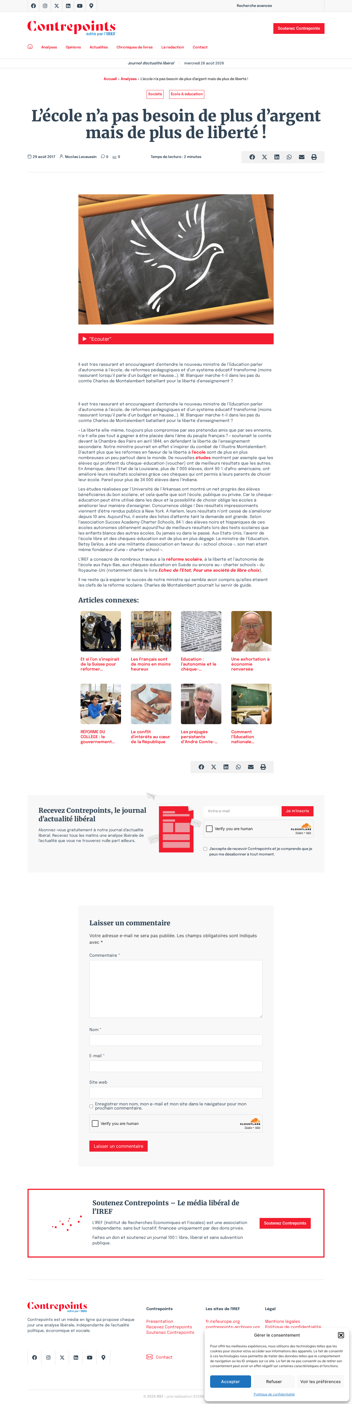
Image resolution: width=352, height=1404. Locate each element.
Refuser (274, 1381)
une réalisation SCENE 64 (187, 1396)
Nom (95, 1030)
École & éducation (187, 94)
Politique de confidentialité (274, 1394)
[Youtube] (80, 6)
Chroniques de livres (135, 47)
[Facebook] (33, 6)
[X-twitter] (56, 6)
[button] (341, 1335)
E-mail (97, 1056)
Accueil (110, 79)
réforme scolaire (184, 559)
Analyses (49, 47)
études (203, 458)
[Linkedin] (68, 6)
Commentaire (104, 956)
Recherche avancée (254, 6)
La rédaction (172, 47)
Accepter (230, 1381)
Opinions (73, 47)
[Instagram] (45, 6)
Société (155, 94)
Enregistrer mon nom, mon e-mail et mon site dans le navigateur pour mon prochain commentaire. (170, 1106)
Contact (200, 47)
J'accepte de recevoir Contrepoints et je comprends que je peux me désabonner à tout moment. (260, 851)
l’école (199, 452)
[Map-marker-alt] (91, 6)
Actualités (99, 47)
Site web (98, 1083)
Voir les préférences (320, 1381)
